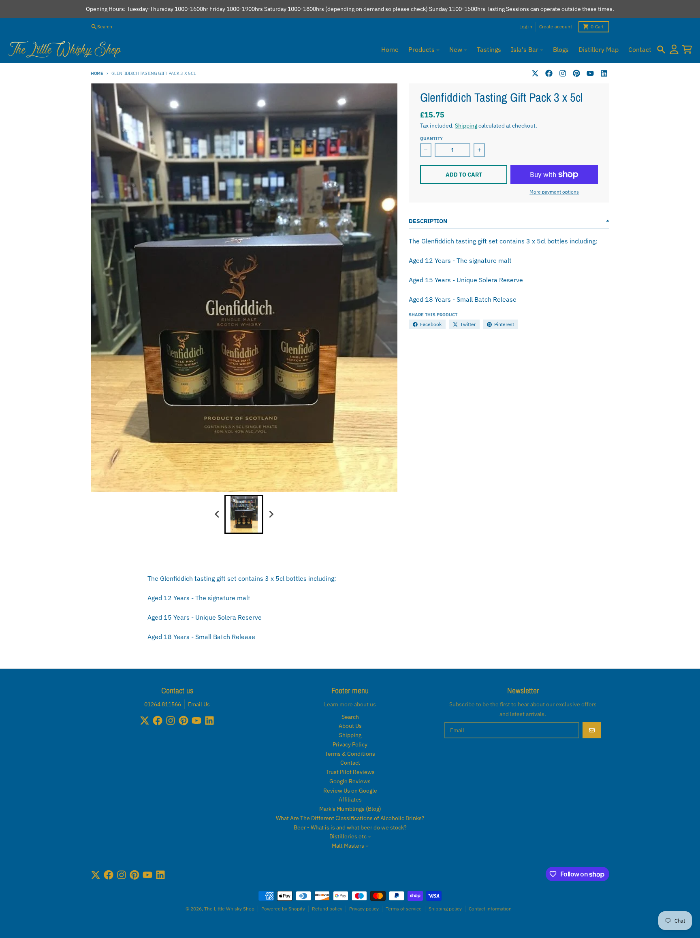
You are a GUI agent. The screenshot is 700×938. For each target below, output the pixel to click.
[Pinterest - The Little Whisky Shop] (576, 73)
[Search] (661, 49)
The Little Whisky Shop (229, 909)
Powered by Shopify (283, 909)
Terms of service (404, 909)
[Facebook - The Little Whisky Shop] (549, 73)
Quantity (431, 138)
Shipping (466, 125)
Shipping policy (445, 909)
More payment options (554, 192)
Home (97, 73)
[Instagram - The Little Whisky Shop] (562, 73)
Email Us (199, 704)
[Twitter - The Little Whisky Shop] (535, 73)
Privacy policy (364, 909)
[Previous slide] (217, 514)
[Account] (674, 49)
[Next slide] (270, 514)
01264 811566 (162, 704)
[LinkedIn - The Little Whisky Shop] (604, 73)
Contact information (490, 909)
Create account (555, 26)
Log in (525, 26)
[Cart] (687, 49)
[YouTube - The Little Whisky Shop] (590, 73)
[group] (243, 514)
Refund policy (327, 909)
